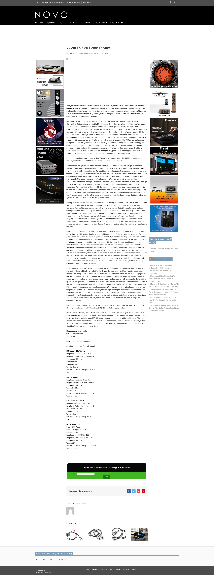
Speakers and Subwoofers (91, 53)
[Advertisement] (138, 14)
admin (83, 503)
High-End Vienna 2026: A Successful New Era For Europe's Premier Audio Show (163, 300)
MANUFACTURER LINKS (122, 569)
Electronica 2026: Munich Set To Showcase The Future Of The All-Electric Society (162, 278)
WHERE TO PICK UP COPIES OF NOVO (102, 569)
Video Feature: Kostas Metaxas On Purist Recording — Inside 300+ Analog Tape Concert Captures (163, 292)
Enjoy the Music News (161, 259)
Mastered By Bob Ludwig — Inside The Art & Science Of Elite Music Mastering (164, 285)
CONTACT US (135, 569)
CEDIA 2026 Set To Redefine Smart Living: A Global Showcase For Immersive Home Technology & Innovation (163, 269)
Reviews (81, 53)
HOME (87, 569)
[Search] (122, 22)
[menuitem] (38, 2)
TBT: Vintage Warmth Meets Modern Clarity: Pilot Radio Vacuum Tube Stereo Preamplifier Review (164, 308)
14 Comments (104, 53)
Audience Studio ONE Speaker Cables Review (164, 249)
